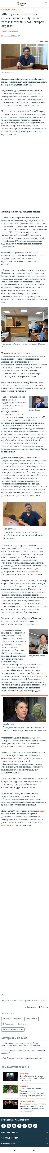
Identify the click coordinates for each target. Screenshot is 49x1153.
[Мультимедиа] (15, 1150)
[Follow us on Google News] (30, 1126)
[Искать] (33, 1150)
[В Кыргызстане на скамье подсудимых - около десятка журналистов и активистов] (24, 709)
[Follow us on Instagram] (9, 1126)
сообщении (33, 572)
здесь (42, 1001)
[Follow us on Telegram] (19, 1126)
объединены (7, 826)
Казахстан (23, 1086)
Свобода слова (9, 10)
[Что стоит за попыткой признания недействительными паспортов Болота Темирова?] (24, 514)
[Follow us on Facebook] (14, 1126)
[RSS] (35, 1126)
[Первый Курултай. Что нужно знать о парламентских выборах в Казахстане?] (10, 1076)
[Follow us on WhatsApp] (24, 1126)
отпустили (6, 747)
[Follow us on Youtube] (3, 1126)
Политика (23, 1073)
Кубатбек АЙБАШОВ (9, 31)
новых (41, 811)
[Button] (42, 41)
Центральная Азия (26, 1101)
